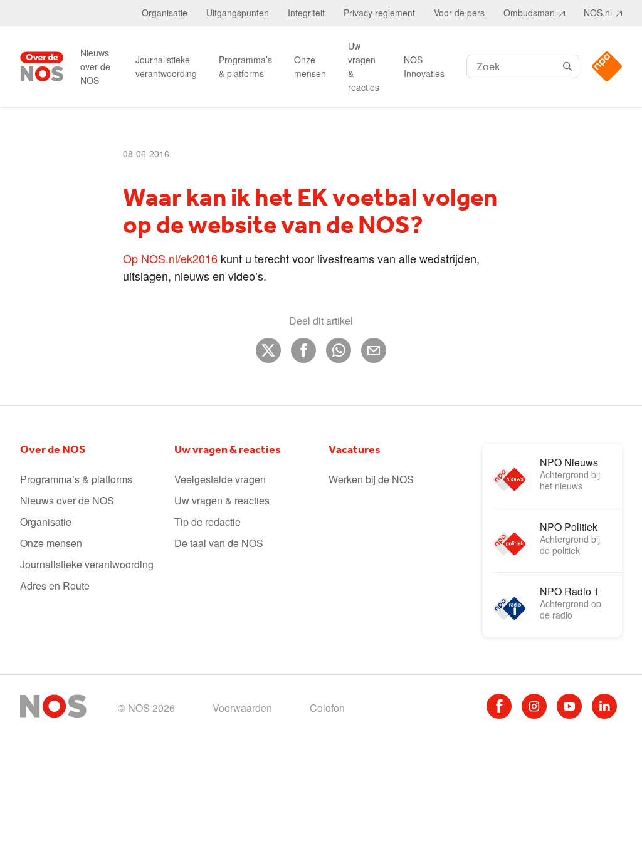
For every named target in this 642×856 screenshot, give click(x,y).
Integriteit (306, 12)
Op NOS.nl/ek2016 (170, 258)
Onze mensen (310, 66)
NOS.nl (598, 12)
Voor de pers (459, 12)
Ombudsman (529, 12)
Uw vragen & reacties (363, 66)
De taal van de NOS (218, 543)
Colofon (327, 708)
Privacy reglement (379, 12)
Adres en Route (55, 585)
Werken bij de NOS (371, 479)
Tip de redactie (207, 521)
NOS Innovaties (424, 66)
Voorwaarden (242, 708)
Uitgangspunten (237, 12)
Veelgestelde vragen (220, 479)
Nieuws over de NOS (95, 66)
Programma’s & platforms (245, 66)
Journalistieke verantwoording (166, 66)
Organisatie (164, 12)
